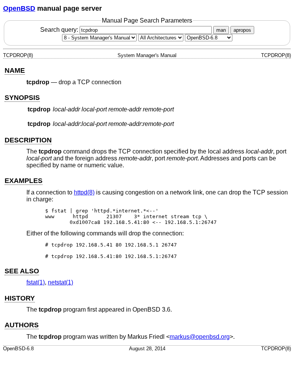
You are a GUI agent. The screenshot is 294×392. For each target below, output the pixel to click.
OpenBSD (19, 8)
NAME (15, 70)
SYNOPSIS (22, 97)
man (221, 30)
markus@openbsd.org (200, 336)
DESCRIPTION (28, 140)
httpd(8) (84, 192)
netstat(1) (60, 282)
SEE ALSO (22, 271)
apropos (242, 30)
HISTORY (20, 298)
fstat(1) (35, 282)
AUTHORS (22, 325)
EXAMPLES (23, 181)
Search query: (60, 29)
